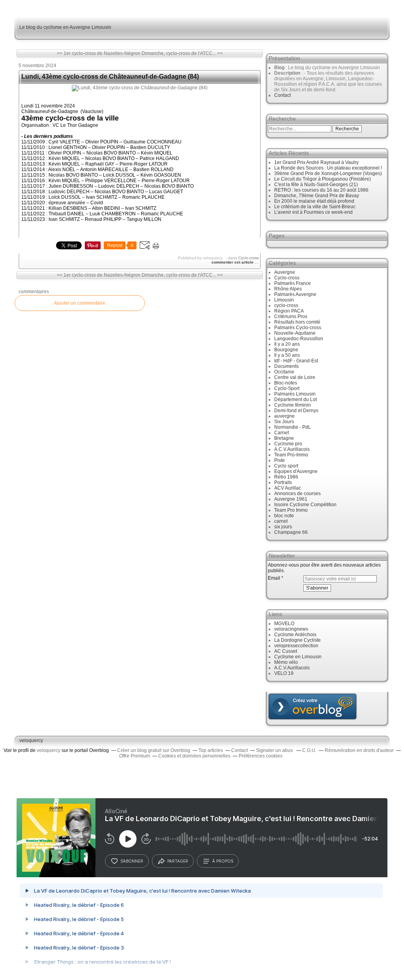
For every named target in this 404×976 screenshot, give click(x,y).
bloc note (284, 515)
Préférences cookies (260, 756)
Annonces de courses (297, 493)
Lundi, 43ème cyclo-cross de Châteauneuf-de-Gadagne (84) (110, 76)
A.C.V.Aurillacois (292, 449)
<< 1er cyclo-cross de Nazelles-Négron (98, 53)
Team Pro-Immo (291, 455)
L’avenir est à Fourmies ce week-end (313, 212)
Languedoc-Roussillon (298, 338)
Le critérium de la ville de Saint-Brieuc (314, 206)
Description (287, 73)
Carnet (281, 432)
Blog (279, 67)
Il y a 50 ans (287, 355)
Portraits (283, 482)
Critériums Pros (290, 316)
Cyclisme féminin (292, 405)
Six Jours (284, 421)
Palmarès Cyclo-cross (297, 327)
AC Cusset (285, 651)
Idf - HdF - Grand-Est (296, 361)
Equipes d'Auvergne (296, 471)
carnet (281, 521)
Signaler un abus (275, 750)
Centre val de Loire (294, 377)
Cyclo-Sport (286, 388)
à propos (222, 861)
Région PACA (289, 311)
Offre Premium (134, 756)
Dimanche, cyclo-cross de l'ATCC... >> (182, 53)
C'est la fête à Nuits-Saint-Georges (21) (316, 184)
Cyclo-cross (248, 258)
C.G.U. (309, 750)
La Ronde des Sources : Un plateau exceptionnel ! (328, 168)
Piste (279, 460)
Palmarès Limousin (295, 394)
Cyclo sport (286, 466)
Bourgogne (286, 349)
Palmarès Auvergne (295, 294)
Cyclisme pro (288, 444)
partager (177, 861)
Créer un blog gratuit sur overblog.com (312, 706)
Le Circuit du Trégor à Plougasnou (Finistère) (322, 179)
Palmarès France (292, 283)
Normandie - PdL (292, 427)
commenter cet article (233, 262)
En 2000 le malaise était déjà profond (314, 201)
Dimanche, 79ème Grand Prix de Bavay (316, 195)
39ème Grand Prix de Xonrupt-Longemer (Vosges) (328, 173)
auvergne (284, 416)
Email (274, 578)
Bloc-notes (285, 383)
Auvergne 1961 (290, 499)
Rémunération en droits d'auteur (359, 750)
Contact (282, 95)
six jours (283, 526)
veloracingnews (291, 629)
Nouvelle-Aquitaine (295, 333)
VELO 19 (284, 673)
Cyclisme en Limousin (298, 656)
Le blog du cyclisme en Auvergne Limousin (65, 27)
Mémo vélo (286, 662)
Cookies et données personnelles (194, 756)
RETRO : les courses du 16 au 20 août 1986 (321, 190)
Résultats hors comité (297, 322)
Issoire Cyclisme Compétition (305, 504)
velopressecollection (296, 645)
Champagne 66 (291, 532)
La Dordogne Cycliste (297, 640)
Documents (286, 366)
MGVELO (284, 623)
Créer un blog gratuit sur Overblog (153, 750)
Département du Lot (295, 399)
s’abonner (131, 861)
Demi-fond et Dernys (296, 410)
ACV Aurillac (287, 488)
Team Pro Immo (291, 510)
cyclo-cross (286, 305)
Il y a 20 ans (287, 344)
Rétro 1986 (286, 477)
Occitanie (284, 372)
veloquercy (31, 740)
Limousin (284, 300)
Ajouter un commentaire (79, 303)
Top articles (210, 750)
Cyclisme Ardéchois (295, 634)
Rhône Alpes (288, 289)
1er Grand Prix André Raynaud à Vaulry (316, 162)
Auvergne (284, 272)
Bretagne (284, 438)
